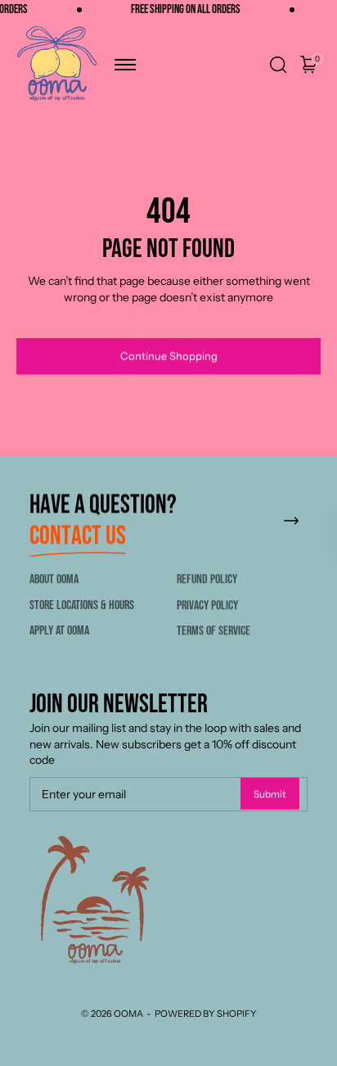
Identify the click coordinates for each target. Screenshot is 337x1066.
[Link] (291, 521)
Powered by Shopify (206, 1013)
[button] (125, 64)
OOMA (128, 1013)
